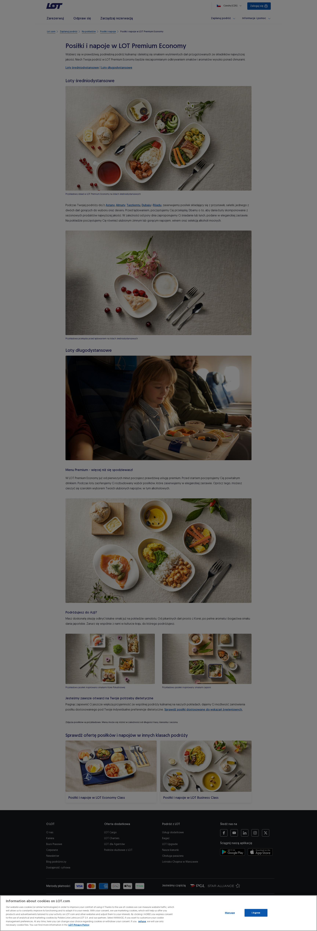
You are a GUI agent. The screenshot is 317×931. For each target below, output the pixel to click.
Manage (230, 912)
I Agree (256, 912)
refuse (142, 921)
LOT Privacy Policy (78, 924)
